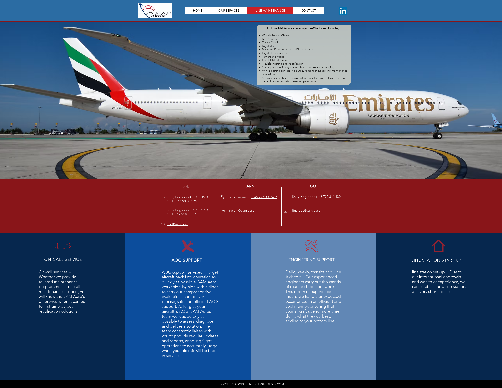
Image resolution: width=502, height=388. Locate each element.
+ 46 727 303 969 (264, 197)
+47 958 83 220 (186, 214)
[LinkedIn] (343, 11)
